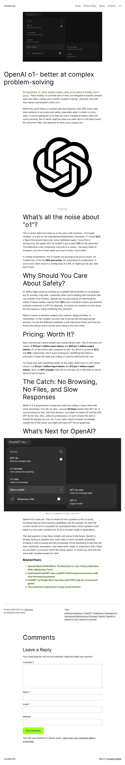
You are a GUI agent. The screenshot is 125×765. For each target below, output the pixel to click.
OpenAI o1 (110, 616)
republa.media (114, 759)
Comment (28, 662)
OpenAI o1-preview (88, 619)
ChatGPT (88, 613)
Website (27, 716)
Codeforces (98, 613)
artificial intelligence (73, 613)
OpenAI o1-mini (71, 619)
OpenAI (101, 616)
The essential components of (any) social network (54, 587)
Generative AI (110, 613)
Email (26, 704)
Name (26, 692)
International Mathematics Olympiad (80, 616)
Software (29, 609)
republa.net (9, 6)
